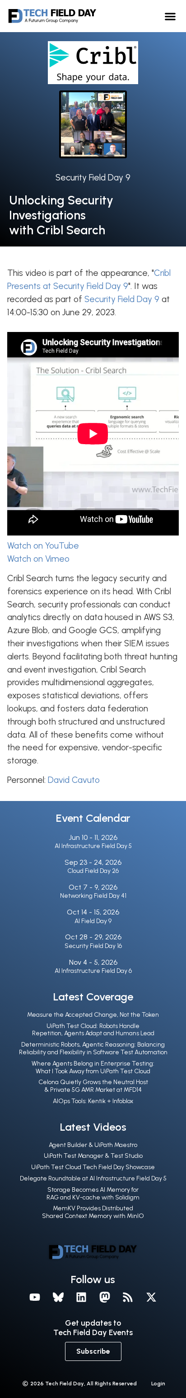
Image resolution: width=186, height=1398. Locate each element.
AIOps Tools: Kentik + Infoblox (93, 1101)
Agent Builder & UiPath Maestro (93, 1145)
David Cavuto (74, 780)
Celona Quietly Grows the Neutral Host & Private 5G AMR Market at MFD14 (93, 1086)
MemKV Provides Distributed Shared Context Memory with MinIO (93, 1212)
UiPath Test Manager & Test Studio (93, 1156)
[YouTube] (34, 1297)
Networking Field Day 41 (93, 896)
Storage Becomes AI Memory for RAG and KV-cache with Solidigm (93, 1193)
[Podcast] (128, 1297)
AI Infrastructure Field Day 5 (93, 846)
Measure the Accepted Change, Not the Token (93, 1015)
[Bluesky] (58, 1297)
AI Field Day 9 (93, 921)
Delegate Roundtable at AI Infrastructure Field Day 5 (93, 1178)
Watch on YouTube (43, 545)
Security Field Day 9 (93, 177)
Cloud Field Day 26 (93, 871)
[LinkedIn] (81, 1297)
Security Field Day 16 (93, 946)
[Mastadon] (104, 1297)
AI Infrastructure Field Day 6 (93, 971)
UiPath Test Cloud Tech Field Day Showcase (93, 1167)
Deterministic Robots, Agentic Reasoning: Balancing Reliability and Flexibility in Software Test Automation (93, 1048)
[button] (170, 16)
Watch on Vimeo (38, 559)
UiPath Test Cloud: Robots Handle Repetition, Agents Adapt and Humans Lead (93, 1030)
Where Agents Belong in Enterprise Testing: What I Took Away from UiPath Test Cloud (93, 1067)
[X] (151, 1297)
